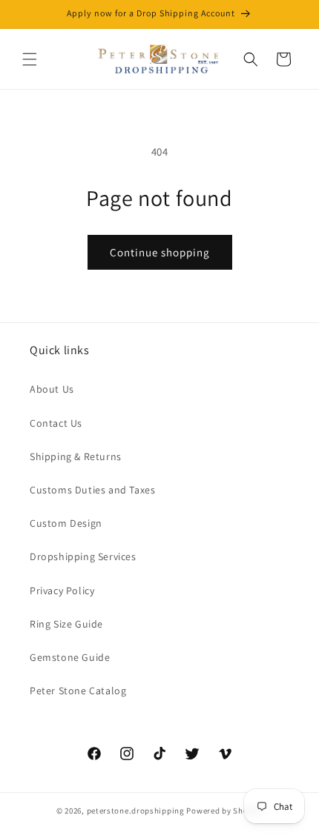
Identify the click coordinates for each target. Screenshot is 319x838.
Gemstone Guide (70, 657)
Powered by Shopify (224, 810)
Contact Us (56, 423)
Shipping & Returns (76, 456)
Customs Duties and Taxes (92, 489)
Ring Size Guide (66, 624)
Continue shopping (160, 252)
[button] (29, 59)
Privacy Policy (62, 590)
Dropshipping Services (83, 556)
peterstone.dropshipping (136, 810)
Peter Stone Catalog (78, 690)
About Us (52, 389)
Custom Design (66, 523)
